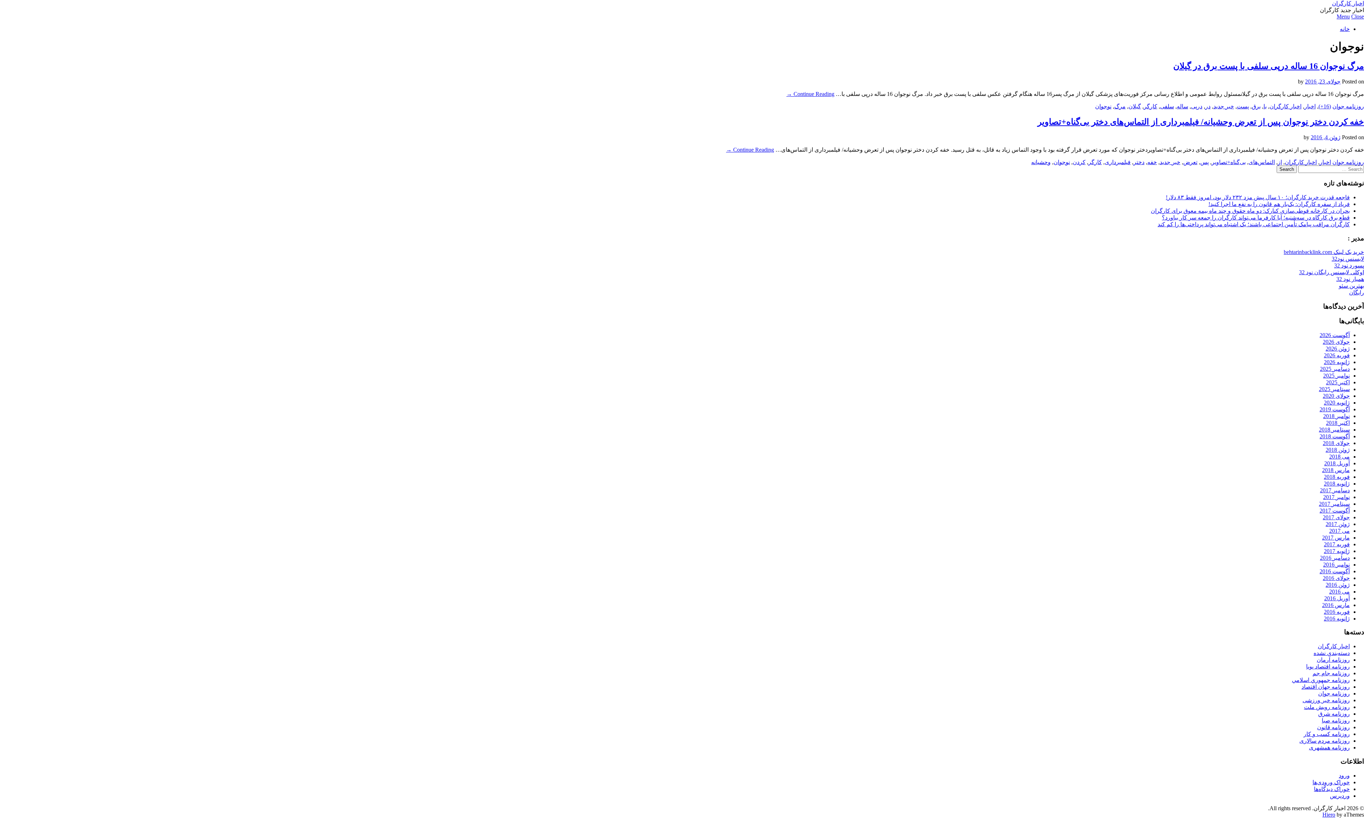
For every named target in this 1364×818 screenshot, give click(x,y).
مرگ (1120, 106)
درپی (1196, 106)
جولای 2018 (1336, 443)
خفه (1152, 162)
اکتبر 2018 (1338, 423)
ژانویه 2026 (1337, 362)
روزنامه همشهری (1329, 747)
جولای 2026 (1336, 342)
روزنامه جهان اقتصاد (1325, 687)
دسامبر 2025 (1335, 369)
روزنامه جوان (1348, 106)
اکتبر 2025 (1338, 382)
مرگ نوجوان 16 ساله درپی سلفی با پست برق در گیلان (1268, 66)
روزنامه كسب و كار (1327, 734)
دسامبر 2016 (1335, 558)
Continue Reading (810, 94)
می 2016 (1339, 592)
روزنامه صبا (1336, 720)
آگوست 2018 (1335, 436)
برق (1256, 106)
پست (1243, 106)
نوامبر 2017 (1336, 497)
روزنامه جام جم (1331, 673)
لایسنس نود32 (1348, 259)
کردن (1079, 162)
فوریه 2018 (1337, 477)
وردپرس (1340, 796)
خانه (1345, 29)
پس (1204, 162)
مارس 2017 (1336, 538)
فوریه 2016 (1337, 612)
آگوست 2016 (1335, 571)
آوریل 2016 (1337, 598)
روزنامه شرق (1334, 714)
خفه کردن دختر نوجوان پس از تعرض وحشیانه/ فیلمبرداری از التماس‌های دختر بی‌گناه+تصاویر (1201, 121)
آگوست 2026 (1335, 335)
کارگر (1150, 106)
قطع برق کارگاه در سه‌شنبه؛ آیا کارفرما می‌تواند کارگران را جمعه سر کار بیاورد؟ (1256, 218)
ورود (1344, 776)
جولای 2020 (1336, 396)
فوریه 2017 (1337, 544)
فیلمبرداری (1118, 162)
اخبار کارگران (1348, 3)
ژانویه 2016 (1337, 619)
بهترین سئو (1351, 286)
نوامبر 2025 (1336, 376)
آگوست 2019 (1335, 409)
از (1280, 162)
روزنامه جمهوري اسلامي (1321, 680)
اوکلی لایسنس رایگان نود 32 (1331, 272)
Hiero (1328, 815)
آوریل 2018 (1337, 463)
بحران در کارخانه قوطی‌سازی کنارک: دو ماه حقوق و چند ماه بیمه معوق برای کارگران (1250, 211)
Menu (1343, 16)
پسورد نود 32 (1349, 265)
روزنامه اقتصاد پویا (1328, 666)
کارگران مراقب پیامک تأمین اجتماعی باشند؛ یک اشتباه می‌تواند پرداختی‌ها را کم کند (1254, 224)
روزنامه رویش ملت (1327, 707)
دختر (1138, 162)
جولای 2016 (1336, 578)
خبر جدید (1223, 106)
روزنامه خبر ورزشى (1326, 700)
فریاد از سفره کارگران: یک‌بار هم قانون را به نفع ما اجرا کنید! (1279, 204)
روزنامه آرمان (1333, 660)
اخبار (1310, 106)
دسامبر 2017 (1335, 490)
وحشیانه (1041, 162)
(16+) (1325, 106)
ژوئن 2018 (1338, 450)
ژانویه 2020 (1337, 403)
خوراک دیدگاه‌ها (1332, 789)
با (1265, 106)
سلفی (1167, 106)
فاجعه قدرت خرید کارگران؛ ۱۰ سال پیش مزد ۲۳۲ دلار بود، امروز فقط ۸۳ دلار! (1258, 197)
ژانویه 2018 (1337, 484)
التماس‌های (1262, 162)
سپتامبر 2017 (1334, 504)
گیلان (1134, 106)
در (1208, 106)
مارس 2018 (1336, 470)
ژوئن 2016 (1338, 585)
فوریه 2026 (1337, 355)
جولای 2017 (1336, 517)
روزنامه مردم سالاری (1324, 741)
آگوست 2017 (1335, 511)
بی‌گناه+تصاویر (1229, 162)
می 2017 (1339, 531)
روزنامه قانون (1333, 727)
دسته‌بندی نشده (1332, 653)
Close (1357, 16)
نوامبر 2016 (1336, 565)
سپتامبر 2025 (1334, 389)
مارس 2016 (1336, 605)
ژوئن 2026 (1338, 349)
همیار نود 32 (1350, 279)
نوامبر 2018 (1336, 416)
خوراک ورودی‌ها (1331, 782)
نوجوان (1103, 106)
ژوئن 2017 (1338, 524)
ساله (1182, 106)
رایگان (1356, 292)
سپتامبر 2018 (1334, 430)
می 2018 (1339, 457)
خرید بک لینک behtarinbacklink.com (1324, 252)
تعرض (1190, 162)
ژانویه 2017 (1337, 551)
